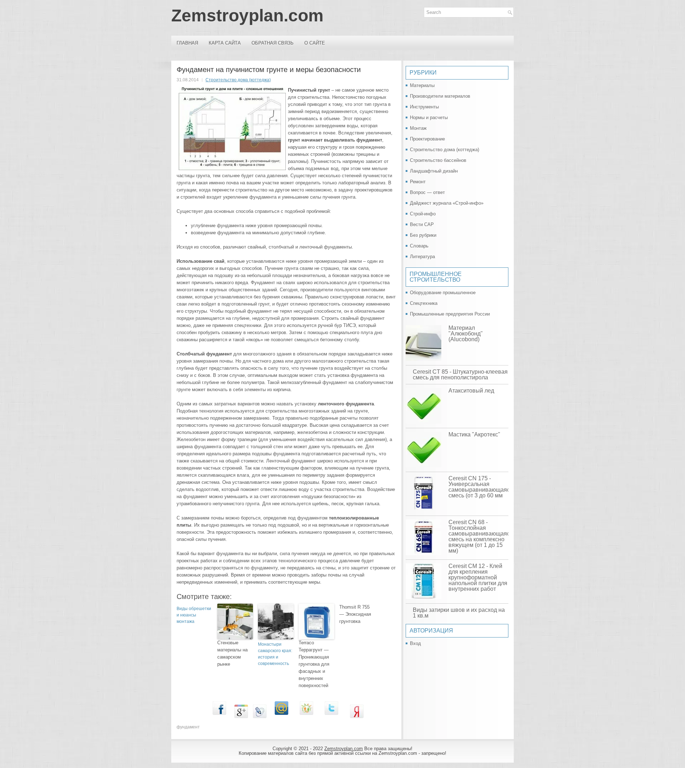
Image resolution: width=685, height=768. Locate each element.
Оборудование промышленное (443, 292)
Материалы (422, 85)
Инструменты (424, 106)
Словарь (419, 246)
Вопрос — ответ (427, 192)
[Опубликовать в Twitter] (331, 716)
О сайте (314, 43)
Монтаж (418, 128)
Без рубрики (423, 235)
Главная (187, 43)
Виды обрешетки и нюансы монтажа (194, 615)
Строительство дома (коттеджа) (238, 79)
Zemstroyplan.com (247, 15)
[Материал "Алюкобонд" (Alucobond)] (423, 343)
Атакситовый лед (471, 391)
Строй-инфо (423, 213)
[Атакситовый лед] (423, 406)
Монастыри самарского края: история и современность (275, 654)
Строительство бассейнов (438, 160)
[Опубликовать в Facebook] (219, 716)
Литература (422, 256)
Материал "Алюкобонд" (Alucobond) (465, 333)
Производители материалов (440, 96)
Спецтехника (423, 303)
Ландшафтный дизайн (434, 171)
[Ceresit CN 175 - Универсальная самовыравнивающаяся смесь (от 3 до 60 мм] (423, 494)
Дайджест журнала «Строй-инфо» (446, 203)
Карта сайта (225, 43)
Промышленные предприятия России (450, 314)
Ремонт (418, 181)
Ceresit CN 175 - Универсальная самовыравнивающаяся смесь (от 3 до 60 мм (480, 486)
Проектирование (427, 139)
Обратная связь (273, 43)
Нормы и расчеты (429, 117)
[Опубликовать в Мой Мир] (281, 716)
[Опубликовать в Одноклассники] (306, 716)
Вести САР (422, 224)
